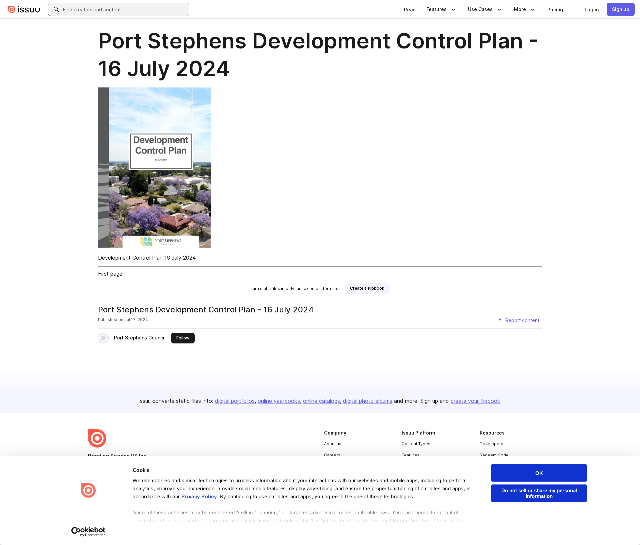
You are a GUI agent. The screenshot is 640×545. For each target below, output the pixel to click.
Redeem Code (494, 455)
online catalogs (321, 400)
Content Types (416, 443)
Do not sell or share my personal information (539, 493)
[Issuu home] (24, 9)
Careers (332, 455)
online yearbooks (279, 400)
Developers (491, 443)
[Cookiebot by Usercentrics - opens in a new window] (88, 532)
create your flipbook (475, 400)
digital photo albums (367, 400)
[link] (410, 9)
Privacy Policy (199, 496)
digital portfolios (235, 400)
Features (410, 455)
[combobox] (124, 9)
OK (539, 473)
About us (332, 443)
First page (110, 273)
